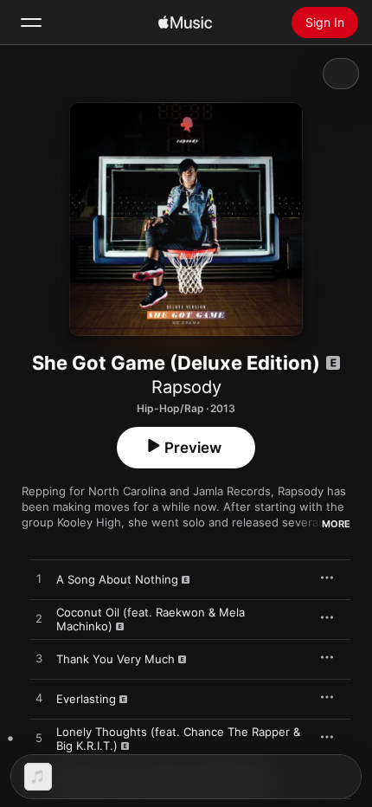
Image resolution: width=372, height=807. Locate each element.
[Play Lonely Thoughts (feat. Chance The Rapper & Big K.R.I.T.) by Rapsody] (39, 738)
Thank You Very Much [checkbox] (115, 659)
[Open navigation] (31, 22)
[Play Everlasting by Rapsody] (39, 699)
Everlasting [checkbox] (86, 699)
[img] (185, 22)
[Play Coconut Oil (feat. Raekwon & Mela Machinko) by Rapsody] (39, 619)
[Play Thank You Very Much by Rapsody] (39, 659)
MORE (336, 524)
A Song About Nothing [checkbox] (117, 579)
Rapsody (186, 387)
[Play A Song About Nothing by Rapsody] (39, 579)
